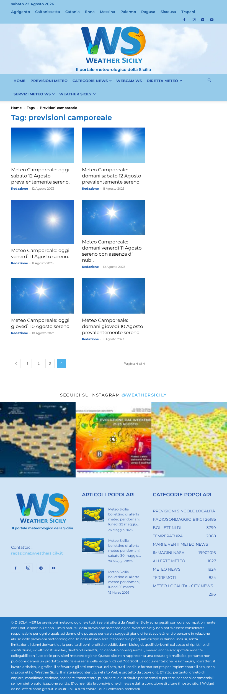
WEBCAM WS (129, 80)
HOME (19, 80)
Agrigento (20, 11)
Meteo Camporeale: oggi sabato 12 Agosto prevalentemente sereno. (40, 176)
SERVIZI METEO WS (32, 94)
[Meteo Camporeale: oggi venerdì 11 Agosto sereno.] (42, 222)
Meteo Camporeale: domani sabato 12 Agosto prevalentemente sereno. (111, 176)
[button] (209, 80)
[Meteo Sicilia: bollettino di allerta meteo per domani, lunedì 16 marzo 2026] (93, 577)
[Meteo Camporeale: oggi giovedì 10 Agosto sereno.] (42, 295)
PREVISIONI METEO (49, 80)
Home (16, 108)
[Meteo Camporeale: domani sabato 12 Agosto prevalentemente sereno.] (113, 145)
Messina (107, 11)
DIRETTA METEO (162, 80)
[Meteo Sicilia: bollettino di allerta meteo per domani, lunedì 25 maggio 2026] (93, 514)
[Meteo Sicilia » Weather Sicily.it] (113, 49)
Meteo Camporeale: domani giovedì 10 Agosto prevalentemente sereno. (112, 326)
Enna (90, 11)
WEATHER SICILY (75, 94)
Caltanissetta (47, 11)
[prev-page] (15, 363)
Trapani (188, 11)
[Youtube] (212, 20)
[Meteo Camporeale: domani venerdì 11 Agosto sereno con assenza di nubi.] (113, 217)
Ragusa (148, 11)
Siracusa (168, 11)
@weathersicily (144, 395)
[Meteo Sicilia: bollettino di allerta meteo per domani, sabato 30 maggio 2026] (93, 546)
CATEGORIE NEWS (90, 80)
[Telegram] (202, 20)
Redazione (19, 188)
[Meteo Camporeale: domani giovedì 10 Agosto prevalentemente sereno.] (113, 295)
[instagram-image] (38, 439)
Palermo (128, 11)
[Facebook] (184, 20)
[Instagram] (193, 20)
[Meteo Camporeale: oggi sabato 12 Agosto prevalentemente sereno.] (42, 145)
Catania (72, 11)
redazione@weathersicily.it (37, 553)
